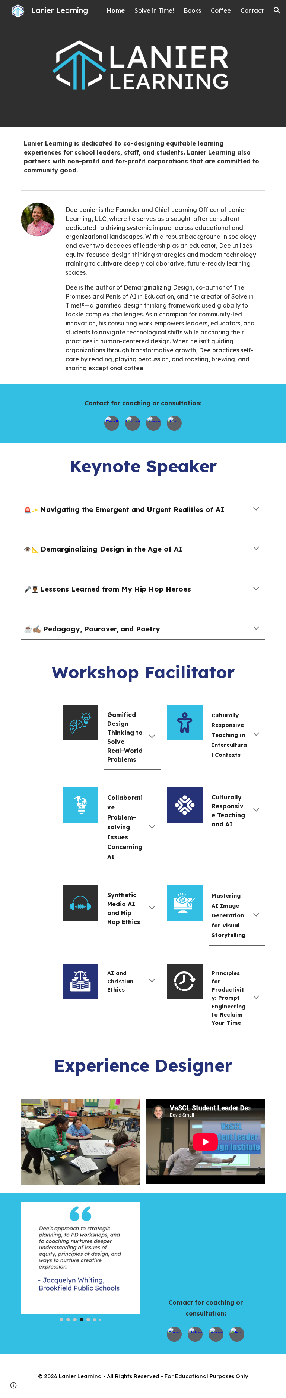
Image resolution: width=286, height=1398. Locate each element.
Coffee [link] (221, 10)
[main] (143, 157)
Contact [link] (252, 10)
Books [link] (192, 10)
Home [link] (116, 10)
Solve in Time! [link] (154, 10)
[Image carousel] (80, 1141)
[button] (277, 10)
